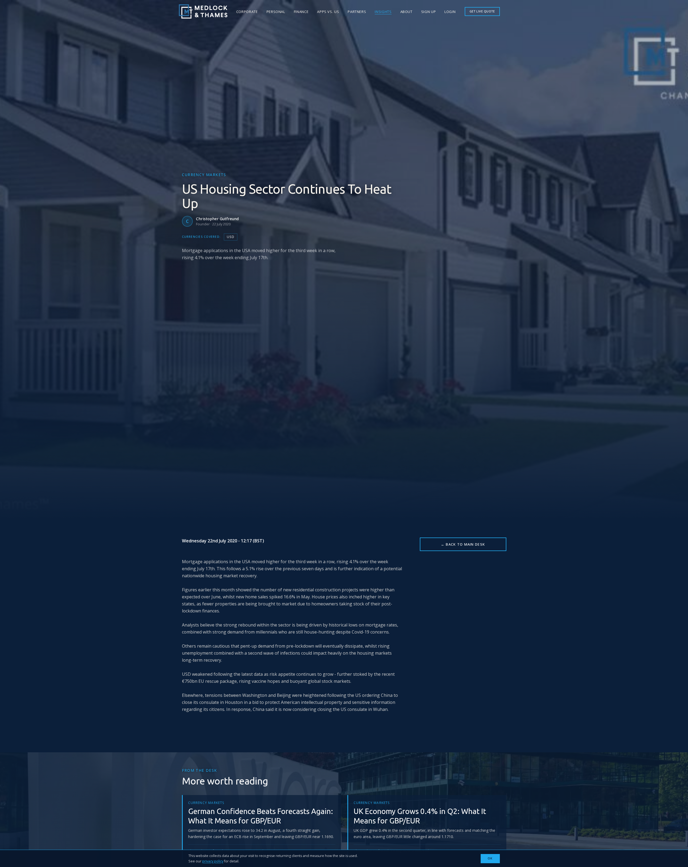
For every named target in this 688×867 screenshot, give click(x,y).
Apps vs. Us (328, 11)
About (406, 11)
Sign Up (428, 11)
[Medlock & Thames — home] (203, 11)
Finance (301, 11)
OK (490, 858)
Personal (276, 11)
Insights (383, 11)
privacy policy (212, 861)
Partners (357, 11)
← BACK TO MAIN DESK (463, 544)
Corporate (247, 11)
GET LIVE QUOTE (482, 11)
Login (450, 11)
